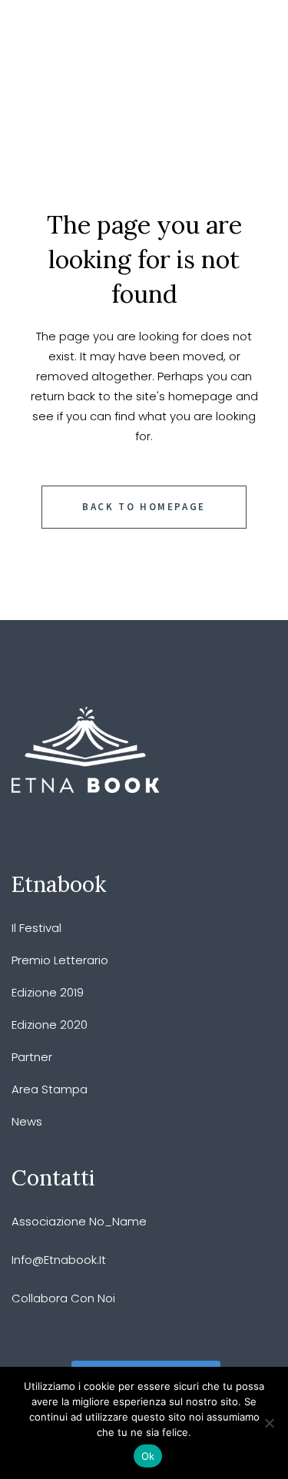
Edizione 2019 (48, 992)
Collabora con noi (63, 1298)
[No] (268, 1423)
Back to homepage (144, 506)
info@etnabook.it (59, 1260)
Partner (32, 1057)
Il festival (36, 928)
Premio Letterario (60, 960)
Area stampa (50, 1089)
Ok (148, 1456)
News (27, 1121)
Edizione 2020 (50, 1024)
